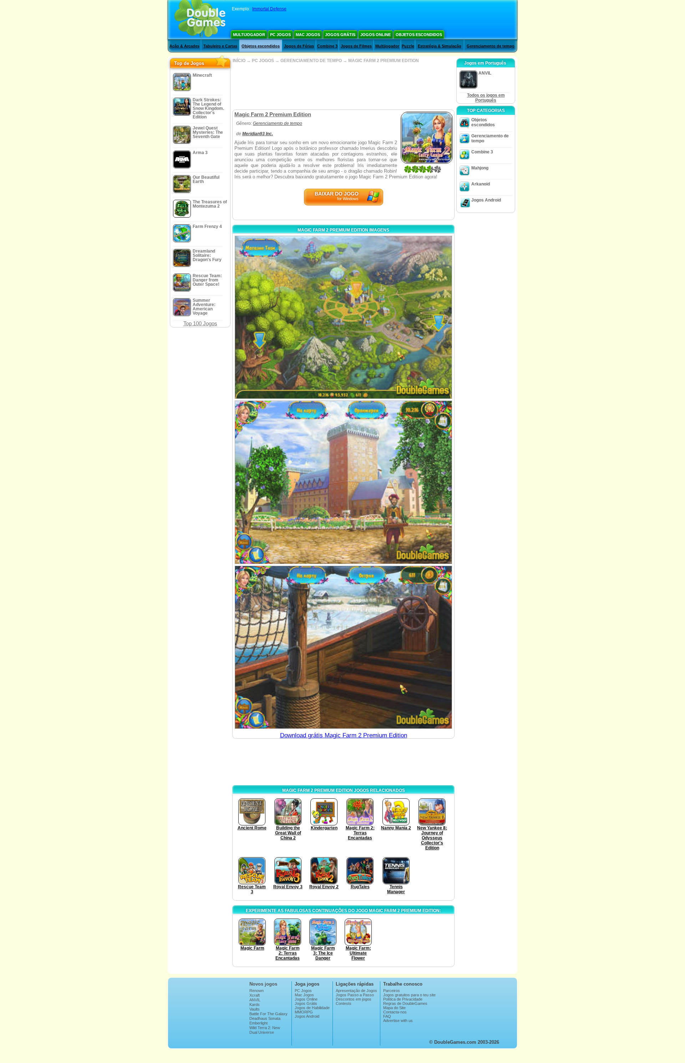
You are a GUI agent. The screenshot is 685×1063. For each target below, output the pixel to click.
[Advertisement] (343, 86)
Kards (254, 1004)
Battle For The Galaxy (268, 1014)
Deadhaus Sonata (264, 1018)
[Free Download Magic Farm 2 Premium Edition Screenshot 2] (343, 482)
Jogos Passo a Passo (355, 995)
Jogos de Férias (299, 46)
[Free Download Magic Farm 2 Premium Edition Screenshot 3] (343, 647)
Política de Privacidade (402, 999)
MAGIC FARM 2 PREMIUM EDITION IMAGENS (343, 230)
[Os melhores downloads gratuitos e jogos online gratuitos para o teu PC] (199, 19)
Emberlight (258, 1023)
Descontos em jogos (353, 999)
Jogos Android (486, 200)
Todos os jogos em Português (486, 98)
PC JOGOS (263, 60)
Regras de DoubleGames (405, 1003)
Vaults (254, 1009)
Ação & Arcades (184, 46)
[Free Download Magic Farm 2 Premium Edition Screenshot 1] (343, 317)
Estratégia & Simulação (439, 46)
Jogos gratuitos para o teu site (409, 995)
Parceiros (391, 990)
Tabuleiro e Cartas (220, 46)
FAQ (387, 1016)
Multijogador (249, 34)
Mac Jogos (308, 34)
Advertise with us (398, 1020)
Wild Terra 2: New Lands (264, 1030)
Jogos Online (375, 34)
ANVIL (254, 1000)
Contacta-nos (395, 1012)
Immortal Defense (269, 8)
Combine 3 (327, 46)
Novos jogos (263, 984)
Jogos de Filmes (356, 46)
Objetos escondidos (419, 34)
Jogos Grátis (340, 34)
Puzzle (408, 46)
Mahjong (479, 168)
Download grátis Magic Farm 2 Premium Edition (343, 735)
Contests (343, 1003)
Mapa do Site (394, 1008)
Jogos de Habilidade (312, 1008)
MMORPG (304, 1012)
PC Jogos (280, 34)
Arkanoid (480, 184)
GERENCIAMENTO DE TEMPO (311, 60)
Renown (256, 990)
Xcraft (254, 995)
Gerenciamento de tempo (490, 46)
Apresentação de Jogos (356, 990)
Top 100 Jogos (200, 323)
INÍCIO (239, 60)
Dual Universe (261, 1032)
